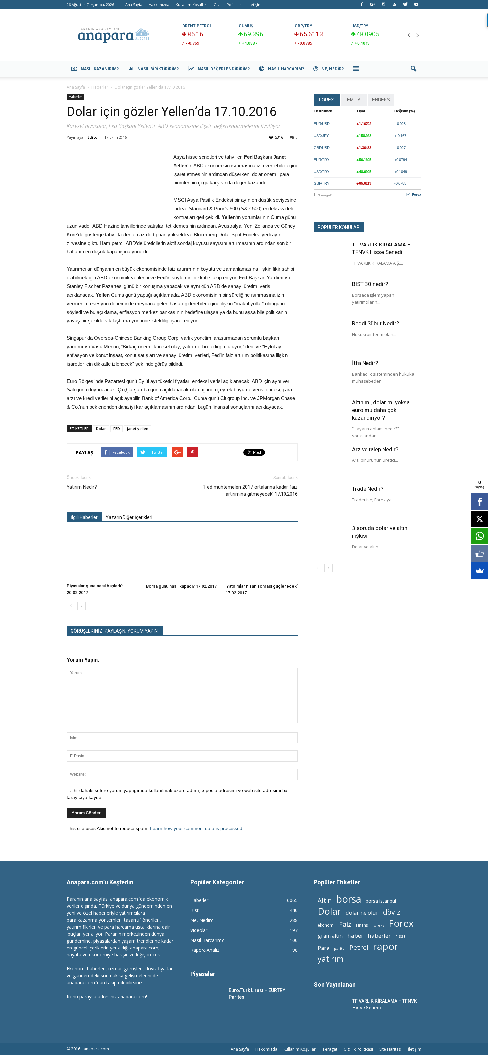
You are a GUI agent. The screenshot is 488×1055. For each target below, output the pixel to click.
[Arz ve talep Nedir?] (330, 462)
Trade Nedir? (367, 488)
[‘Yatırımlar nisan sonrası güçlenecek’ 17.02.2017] (261, 556)
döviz (391, 911)
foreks (378, 925)
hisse (400, 936)
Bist (194, 910)
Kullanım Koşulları (191, 4)
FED (116, 428)
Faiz (345, 924)
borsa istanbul (381, 901)
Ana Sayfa (133, 4)
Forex (416, 194)
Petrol (358, 947)
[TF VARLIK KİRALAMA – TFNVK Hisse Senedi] (330, 257)
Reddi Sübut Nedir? (375, 323)
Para (323, 947)
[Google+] (372, 4)
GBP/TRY (303, 26)
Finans (362, 925)
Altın (325, 900)
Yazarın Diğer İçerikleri (129, 517)
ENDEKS (381, 99)
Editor (93, 137)
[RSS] (394, 4)
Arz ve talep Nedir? (375, 449)
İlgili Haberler (84, 517)
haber (355, 935)
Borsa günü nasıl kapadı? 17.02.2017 (181, 586)
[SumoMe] (479, 570)
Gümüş (246, 26)
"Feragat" (325, 195)
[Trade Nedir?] (330, 501)
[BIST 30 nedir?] (330, 297)
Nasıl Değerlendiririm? (224, 69)
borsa (348, 898)
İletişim (255, 4)
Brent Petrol (197, 26)
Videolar (198, 930)
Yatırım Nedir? (82, 487)
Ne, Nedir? (332, 69)
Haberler (75, 96)
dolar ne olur (362, 912)
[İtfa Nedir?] (330, 375)
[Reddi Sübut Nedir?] (330, 336)
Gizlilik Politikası (228, 4)
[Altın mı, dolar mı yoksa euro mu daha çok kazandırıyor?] (330, 415)
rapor (385, 946)
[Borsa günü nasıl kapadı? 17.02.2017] (182, 556)
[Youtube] (416, 4)
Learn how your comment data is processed (196, 828)
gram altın (330, 935)
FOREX (326, 99)
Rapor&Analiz (204, 950)
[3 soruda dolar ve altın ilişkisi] (330, 541)
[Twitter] (405, 4)
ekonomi (326, 925)
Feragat (330, 1049)
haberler (379, 935)
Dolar (101, 428)
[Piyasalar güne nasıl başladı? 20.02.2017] (103, 555)
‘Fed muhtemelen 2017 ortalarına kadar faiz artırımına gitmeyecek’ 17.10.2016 (250, 490)
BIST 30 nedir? (370, 284)
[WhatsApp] (479, 536)
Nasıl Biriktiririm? (158, 69)
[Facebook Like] (479, 553)
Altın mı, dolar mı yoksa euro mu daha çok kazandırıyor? (381, 410)
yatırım (331, 958)
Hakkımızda (159, 4)
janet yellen (137, 428)
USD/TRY (359, 26)
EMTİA (354, 99)
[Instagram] (383, 4)
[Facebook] (361, 4)
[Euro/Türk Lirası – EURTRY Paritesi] (206, 998)
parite (339, 948)
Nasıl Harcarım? (286, 69)
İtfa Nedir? (365, 363)
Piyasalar (202, 974)
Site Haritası (390, 1049)
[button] (413, 69)
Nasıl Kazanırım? (100, 69)
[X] (479, 519)
